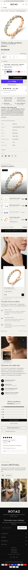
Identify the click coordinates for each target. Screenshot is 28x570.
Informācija (4, 540)
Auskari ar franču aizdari (14, 198)
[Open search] (2, 431)
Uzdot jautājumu (14, 423)
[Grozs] (26, 4)
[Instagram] (14, 557)
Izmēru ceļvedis (23, 53)
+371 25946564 (14, 552)
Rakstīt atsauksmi (14, 420)
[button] (14, 90)
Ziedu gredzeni (12, 11)
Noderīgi (3, 537)
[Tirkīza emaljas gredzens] (14, 277)
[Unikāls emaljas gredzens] (6, 219)
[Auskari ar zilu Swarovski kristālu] (6, 212)
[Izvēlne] (1, 4)
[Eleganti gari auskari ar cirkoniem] (6, 205)
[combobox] (15, 7)
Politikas (4, 544)
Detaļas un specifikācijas (8, 120)
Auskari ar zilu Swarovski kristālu (15, 211)
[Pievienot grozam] (23, 295)
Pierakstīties (22, 527)
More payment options (12, 84)
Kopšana (3, 149)
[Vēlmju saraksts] (23, 4)
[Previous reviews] (2, 90)
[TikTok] (17, 557)
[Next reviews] (26, 90)
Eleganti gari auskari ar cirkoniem (15, 205)
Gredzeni (6, 11)
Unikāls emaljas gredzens (15, 217)
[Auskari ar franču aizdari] (6, 199)
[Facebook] (11, 557)
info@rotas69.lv (14, 550)
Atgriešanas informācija (21, 100)
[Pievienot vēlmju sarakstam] (25, 81)
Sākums (2, 11)
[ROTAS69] (14, 511)
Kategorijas (4, 533)
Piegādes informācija (8, 66)
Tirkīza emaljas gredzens (9, 287)
